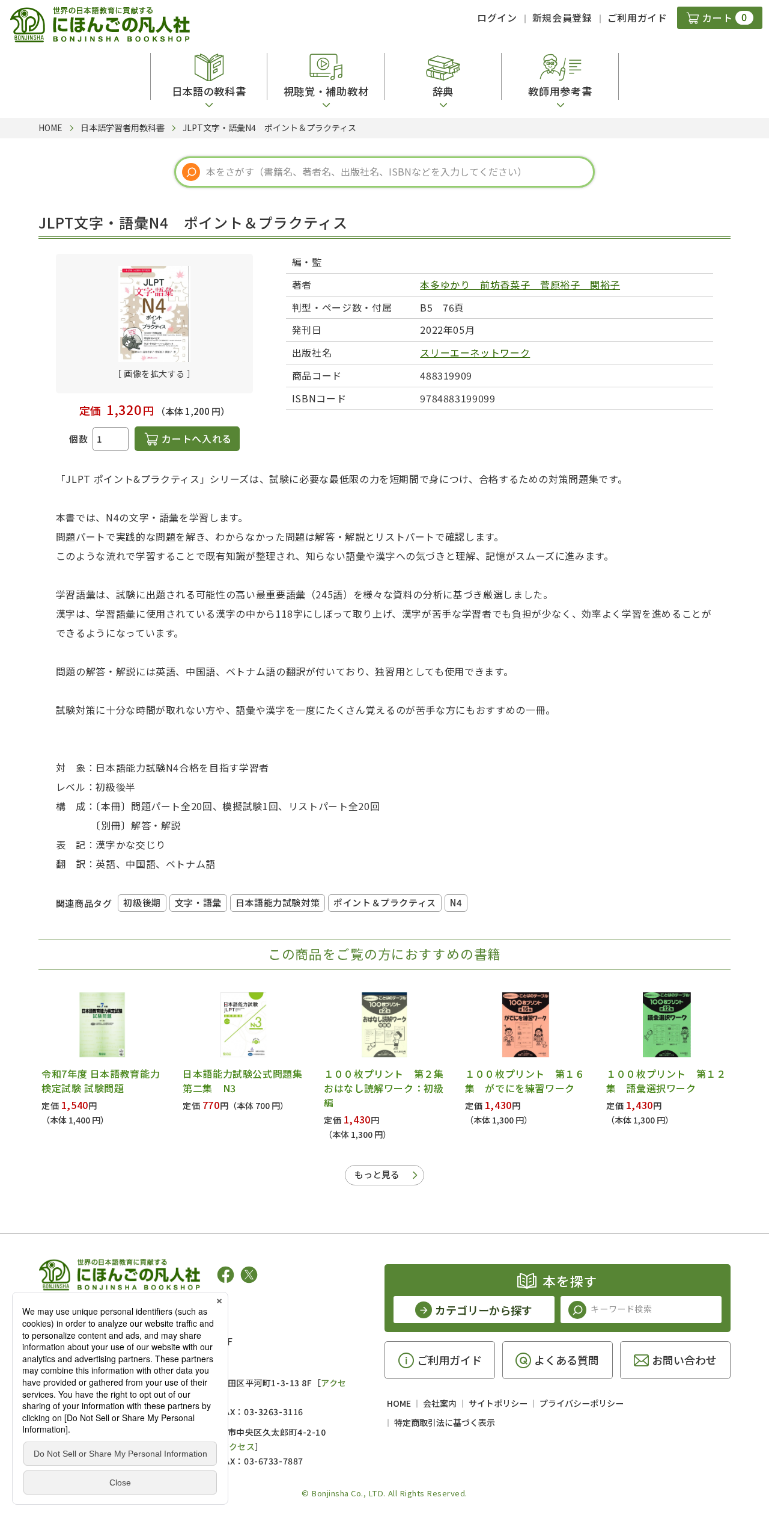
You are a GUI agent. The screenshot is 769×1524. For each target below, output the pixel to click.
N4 (456, 902)
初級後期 (141, 902)
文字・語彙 (198, 902)
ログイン (497, 17)
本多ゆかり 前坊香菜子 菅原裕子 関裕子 (520, 284)
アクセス (237, 1446)
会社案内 (440, 1403)
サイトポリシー (498, 1403)
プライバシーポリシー (582, 1403)
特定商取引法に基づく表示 (444, 1422)
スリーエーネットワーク (475, 352)
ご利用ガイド (637, 17)
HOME (399, 1403)
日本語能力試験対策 (278, 902)
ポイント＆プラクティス (384, 902)
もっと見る (377, 1174)
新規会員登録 (562, 17)
